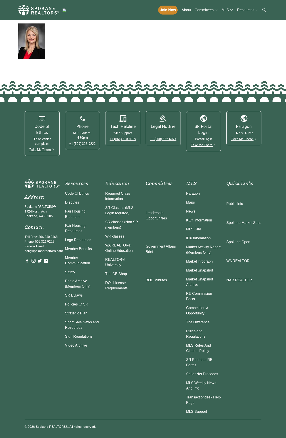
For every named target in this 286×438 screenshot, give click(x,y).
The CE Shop (116, 274)
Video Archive (76, 345)
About (186, 10)
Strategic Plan (76, 313)
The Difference (198, 322)
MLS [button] (226, 10)
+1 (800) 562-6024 (163, 139)
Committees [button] (204, 10)
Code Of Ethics (77, 193)
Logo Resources (78, 240)
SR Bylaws (74, 295)
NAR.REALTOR (239, 280)
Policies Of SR (76, 304)
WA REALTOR (238, 261)
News (190, 211)
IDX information (198, 238)
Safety (70, 272)
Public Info (234, 204)
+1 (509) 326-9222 (82, 143)
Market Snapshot (199, 270)
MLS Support (196, 411)
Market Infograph (199, 261)
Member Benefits (78, 249)
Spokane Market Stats (243, 223)
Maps (190, 202)
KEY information (199, 220)
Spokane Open (238, 242)
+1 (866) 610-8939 (123, 139)
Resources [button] (246, 10)
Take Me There (40, 150)
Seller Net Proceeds (202, 374)
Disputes (72, 202)
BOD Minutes (156, 280)
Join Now (168, 10)
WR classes (114, 236)
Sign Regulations (79, 336)
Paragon (193, 193)
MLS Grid (193, 229)
